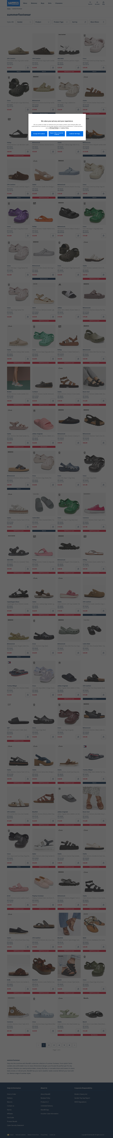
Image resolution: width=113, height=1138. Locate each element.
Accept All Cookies (39, 133)
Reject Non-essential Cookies (56, 133)
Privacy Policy (54, 128)
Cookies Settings (74, 133)
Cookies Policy (65, 128)
